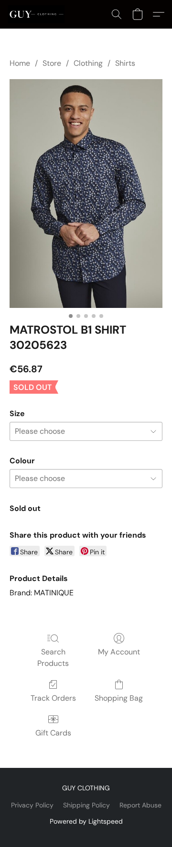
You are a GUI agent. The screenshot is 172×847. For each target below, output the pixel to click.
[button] (37, 14)
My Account (119, 652)
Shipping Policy (86, 805)
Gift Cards (53, 733)
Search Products (53, 657)
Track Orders (53, 698)
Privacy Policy (32, 805)
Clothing (88, 63)
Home (20, 63)
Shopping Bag (119, 698)
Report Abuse (140, 805)
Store (52, 63)
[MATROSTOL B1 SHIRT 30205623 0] (86, 193)
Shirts (125, 63)
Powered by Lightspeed (86, 821)
